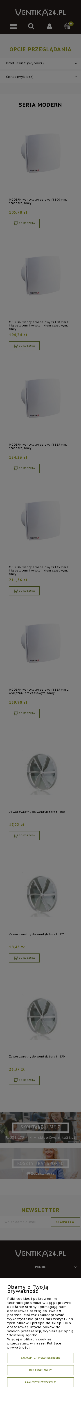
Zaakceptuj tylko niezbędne (40, 1357)
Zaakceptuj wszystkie (40, 1382)
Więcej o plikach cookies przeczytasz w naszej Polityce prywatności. (34, 1343)
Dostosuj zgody (40, 1370)
